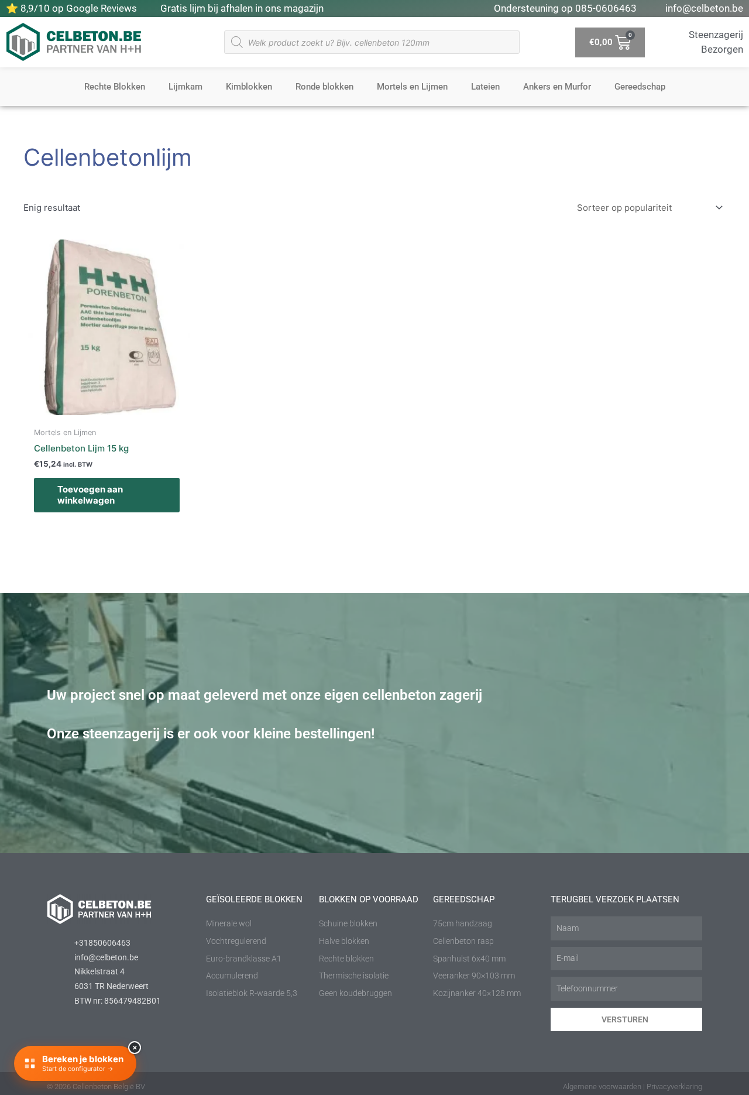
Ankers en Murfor (557, 86)
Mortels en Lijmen (412, 86)
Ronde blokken (324, 86)
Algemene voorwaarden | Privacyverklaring (632, 1086)
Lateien (485, 86)
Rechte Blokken (114, 86)
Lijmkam (185, 86)
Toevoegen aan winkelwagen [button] (90, 495)
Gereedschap (639, 86)
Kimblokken (249, 86)
